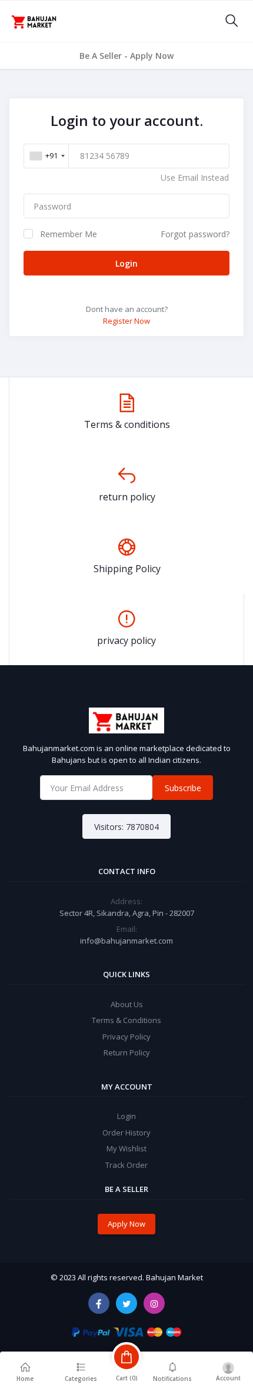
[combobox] (47, 156)
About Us (127, 1004)
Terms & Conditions (126, 1020)
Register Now (126, 321)
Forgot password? (195, 234)
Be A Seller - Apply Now (126, 55)
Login (126, 263)
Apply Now (126, 1223)
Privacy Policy (126, 1036)
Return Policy (127, 1052)
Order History (126, 1132)
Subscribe (183, 787)
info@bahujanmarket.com (126, 940)
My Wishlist (126, 1148)
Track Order (126, 1165)
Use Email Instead (195, 177)
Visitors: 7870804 (126, 826)
